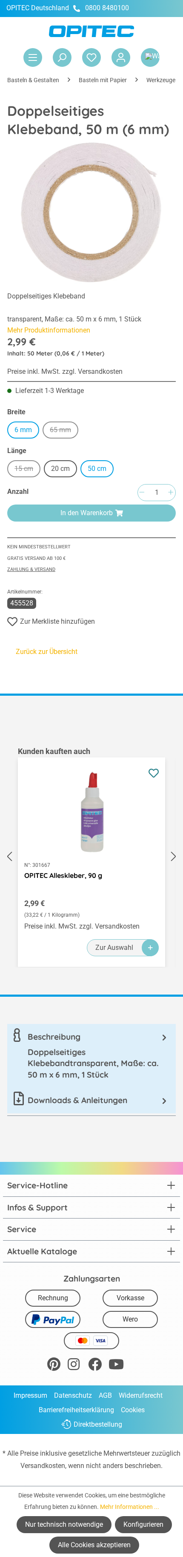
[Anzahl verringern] (141, 492)
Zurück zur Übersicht (46, 652)
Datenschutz (73, 1395)
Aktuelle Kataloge (42, 1251)
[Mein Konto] (121, 57)
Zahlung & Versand (31, 569)
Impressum (30, 1395)
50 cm (97, 469)
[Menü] (32, 57)
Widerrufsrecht (141, 1395)
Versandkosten (42, 1466)
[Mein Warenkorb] (150, 57)
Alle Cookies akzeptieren (94, 1545)
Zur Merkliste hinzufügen (57, 621)
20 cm (60, 469)
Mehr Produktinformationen (48, 330)
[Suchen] (62, 57)
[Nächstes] (173, 856)
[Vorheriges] (9, 856)
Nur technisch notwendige (64, 1524)
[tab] (91, 1055)
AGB (105, 1395)
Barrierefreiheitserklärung (76, 1410)
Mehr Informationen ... (129, 1506)
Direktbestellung (98, 1424)
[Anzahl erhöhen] (170, 492)
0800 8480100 (107, 8)
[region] (91, 856)
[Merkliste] (91, 57)
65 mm (64, 431)
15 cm (27, 470)
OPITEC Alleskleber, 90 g (63, 875)
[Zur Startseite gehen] (91, 31)
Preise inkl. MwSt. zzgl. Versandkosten (65, 371)
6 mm (23, 430)
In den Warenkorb (86, 513)
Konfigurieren (143, 1524)
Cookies (133, 1410)
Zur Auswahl (114, 947)
